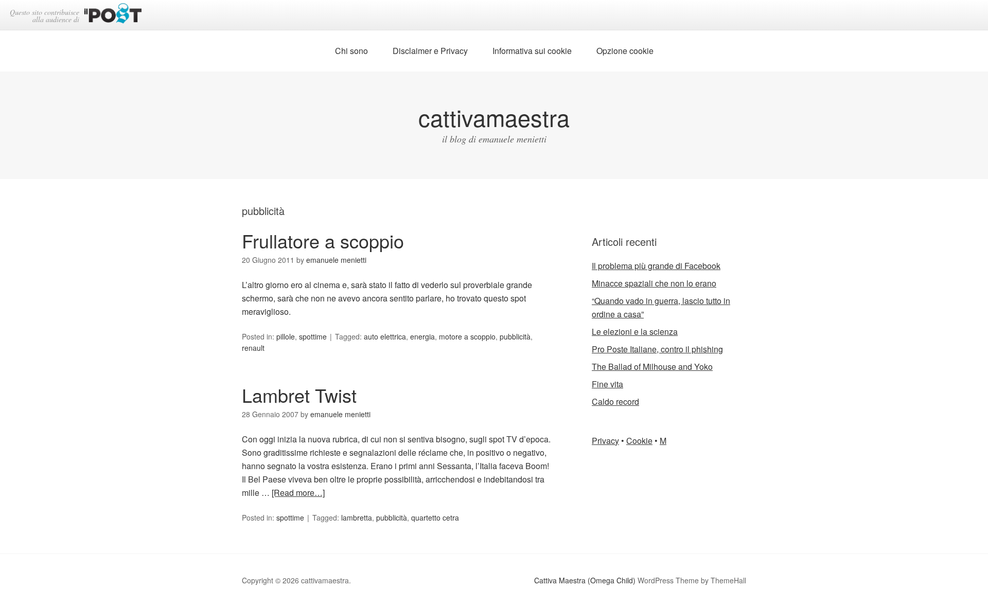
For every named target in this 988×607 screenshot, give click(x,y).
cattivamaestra (494, 117)
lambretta (356, 517)
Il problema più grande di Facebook (656, 266)
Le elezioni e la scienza (635, 331)
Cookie (639, 441)
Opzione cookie (625, 51)
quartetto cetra (435, 517)
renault (253, 348)
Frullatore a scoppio (323, 240)
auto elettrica (385, 336)
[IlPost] (113, 15)
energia (422, 336)
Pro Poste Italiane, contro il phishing (657, 349)
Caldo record (615, 401)
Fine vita (607, 384)
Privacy (605, 441)
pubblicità (515, 336)
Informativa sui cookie (532, 51)
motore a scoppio (467, 336)
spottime (313, 336)
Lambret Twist (299, 395)
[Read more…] (298, 492)
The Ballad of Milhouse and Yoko (652, 366)
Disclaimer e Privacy (430, 51)
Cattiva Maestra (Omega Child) (585, 580)
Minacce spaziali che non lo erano (654, 283)
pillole (285, 336)
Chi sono (351, 51)
